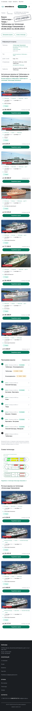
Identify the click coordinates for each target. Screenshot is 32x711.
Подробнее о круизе (16, 113)
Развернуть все (26, 360)
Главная (3, 13)
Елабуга (13, 303)
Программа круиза (8, 34)
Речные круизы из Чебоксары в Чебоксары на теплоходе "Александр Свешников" (14, 79)
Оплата (3, 690)
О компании (4, 1)
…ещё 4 (6, 542)
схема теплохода (16, 49)
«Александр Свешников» (19, 45)
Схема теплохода (20, 34)
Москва (13, 201)
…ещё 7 (25, 166)
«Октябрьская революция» (10, 206)
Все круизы (4, 683)
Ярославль (13, 166)
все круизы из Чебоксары (18, 65)
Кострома (6, 506)
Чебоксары (6, 98)
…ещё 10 (26, 98)
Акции (10, 1)
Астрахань (13, 98)
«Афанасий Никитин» (9, 274)
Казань (13, 132)
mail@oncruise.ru (24, 698)
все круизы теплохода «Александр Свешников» (20, 47)
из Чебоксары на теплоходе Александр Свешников (21, 13)
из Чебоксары (10, 13)
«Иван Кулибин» (7, 103)
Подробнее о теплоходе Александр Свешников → (14, 480)
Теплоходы (4, 686)
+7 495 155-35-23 (5, 698)
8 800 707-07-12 (15, 698)
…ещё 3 (6, 612)
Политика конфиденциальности (9, 674)
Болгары (13, 235)
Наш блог (21, 1)
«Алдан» (6, 137)
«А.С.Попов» (7, 308)
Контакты (15, 1)
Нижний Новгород (8, 540)
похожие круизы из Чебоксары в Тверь (20, 55)
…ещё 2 (24, 235)
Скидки (6, 106)
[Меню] (29, 6)
